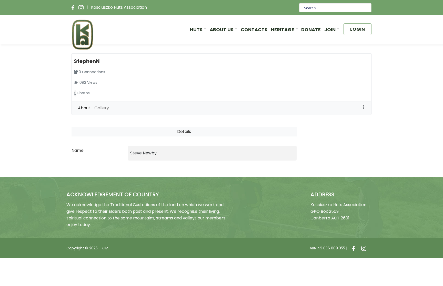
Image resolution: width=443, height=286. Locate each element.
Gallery (101, 108)
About (84, 108)
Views (92, 82)
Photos (83, 93)
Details (184, 131)
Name (78, 150)
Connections (93, 72)
